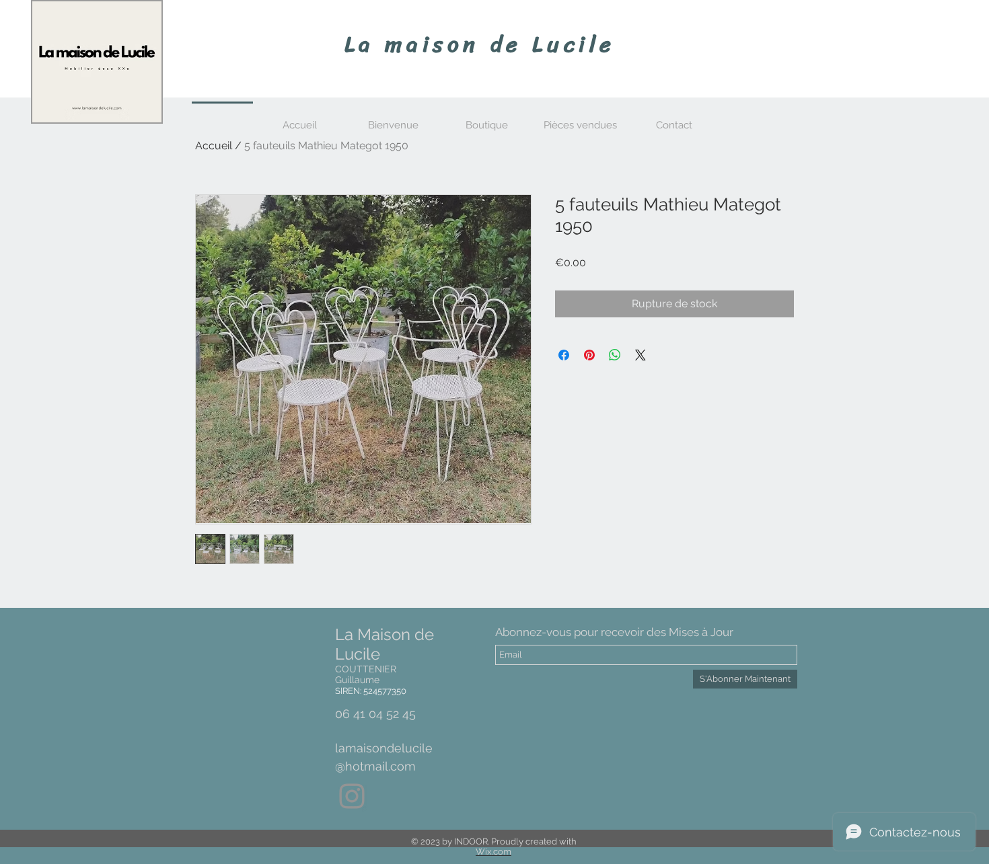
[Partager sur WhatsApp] (615, 355)
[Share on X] (640, 355)
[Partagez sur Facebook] (564, 355)
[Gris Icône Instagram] (352, 796)
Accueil (213, 145)
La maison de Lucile (480, 44)
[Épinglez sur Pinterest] (589, 355)
